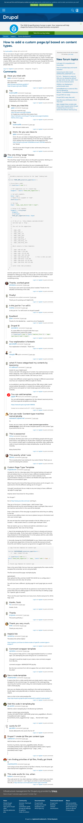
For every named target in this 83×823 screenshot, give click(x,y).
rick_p (11, 436)
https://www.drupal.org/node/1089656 (23, 405)
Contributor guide (24, 806)
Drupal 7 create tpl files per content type (25, 736)
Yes (10, 91)
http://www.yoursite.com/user (20, 501)
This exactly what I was (20, 455)
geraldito (12, 728)
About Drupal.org (71, 806)
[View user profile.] (5, 76)
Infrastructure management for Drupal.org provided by (27, 791)
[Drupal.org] (25, 17)
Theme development (24, 36)
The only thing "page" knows (20, 155)
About (68, 801)
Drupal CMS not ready (63, 95)
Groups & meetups (25, 808)
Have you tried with (16, 76)
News (5, 801)
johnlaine (12, 285)
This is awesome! (17, 434)
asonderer (14, 328)
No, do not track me (46, 5)
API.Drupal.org (39, 808)
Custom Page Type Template (20, 467)
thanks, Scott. (15, 602)
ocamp (11, 308)
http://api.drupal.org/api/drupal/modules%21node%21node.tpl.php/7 (28, 698)
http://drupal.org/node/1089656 (17, 86)
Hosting (21, 805)
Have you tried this (19, 105)
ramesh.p (10, 636)
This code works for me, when (21, 774)
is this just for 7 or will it (19, 305)
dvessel (10, 157)
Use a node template (16, 675)
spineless (12, 651)
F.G (10, 604)
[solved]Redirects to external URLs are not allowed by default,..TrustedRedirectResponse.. (67, 90)
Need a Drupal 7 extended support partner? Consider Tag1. (20, 794)
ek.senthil (10, 706)
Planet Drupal (7, 803)
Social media (7, 805)
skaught (12, 354)
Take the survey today (41, 33)
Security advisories (9, 810)
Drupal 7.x (35, 68)
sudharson (11, 739)
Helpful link (12, 634)
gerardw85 (13, 344)
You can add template (21, 394)
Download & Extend (56, 801)
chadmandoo (12, 678)
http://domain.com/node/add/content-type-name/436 (30, 782)
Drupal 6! (15, 326)
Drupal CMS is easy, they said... (66, 97)
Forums (5, 36)
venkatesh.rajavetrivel (16, 418)
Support (13, 36)
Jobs (4, 812)
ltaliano (10, 776)
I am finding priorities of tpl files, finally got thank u (29, 760)
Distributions (54, 808)
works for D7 (15, 726)
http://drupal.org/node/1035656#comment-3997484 (29, 142)
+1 (10, 352)
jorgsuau (12, 615)
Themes (52, 806)
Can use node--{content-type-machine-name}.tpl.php (26, 415)
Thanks (12, 613)
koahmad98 (8, 51)
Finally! (12, 295)
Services (21, 803)
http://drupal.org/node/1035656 (21, 112)
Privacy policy (70, 810)
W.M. (11, 626)
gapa (9, 78)
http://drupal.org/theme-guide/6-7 (18, 84)
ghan (11, 318)
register (11, 68)
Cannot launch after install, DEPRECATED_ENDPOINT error (66, 73)
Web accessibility (71, 803)
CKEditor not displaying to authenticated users (65, 85)
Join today (70, 54)
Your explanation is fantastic (22, 342)
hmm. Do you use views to (25, 132)
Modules (53, 805)
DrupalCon (22, 810)
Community (23, 801)
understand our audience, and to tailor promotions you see (60, 2)
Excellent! (13, 316)
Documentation (40, 801)
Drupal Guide (39, 803)
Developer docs (39, 806)
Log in (5, 68)
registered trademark (39, 819)
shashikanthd (12, 764)
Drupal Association (71, 805)
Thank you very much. (19, 623)
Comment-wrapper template (22, 649)
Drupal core (54, 803)
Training (27, 803)
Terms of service (71, 808)
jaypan (13, 396)
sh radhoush (13, 367)
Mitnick (11, 457)
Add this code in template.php (21, 704)
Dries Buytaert (52, 819)
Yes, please (34, 5)
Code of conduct (24, 812)
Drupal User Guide (40, 805)
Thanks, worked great (19, 283)
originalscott (11, 469)
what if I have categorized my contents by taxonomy (28, 364)
